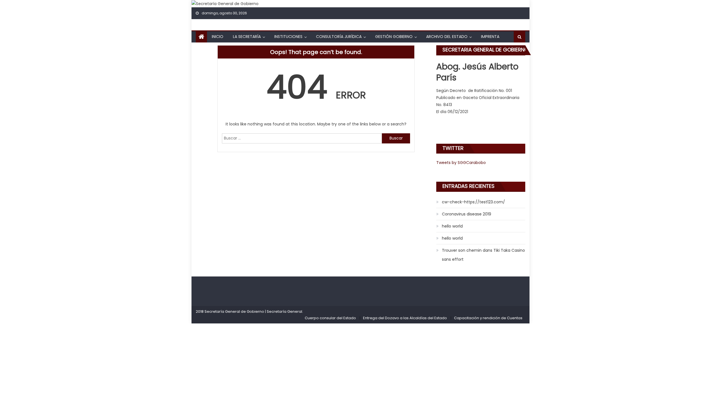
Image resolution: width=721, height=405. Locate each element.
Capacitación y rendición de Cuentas (488, 318)
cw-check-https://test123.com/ (473, 202)
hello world (452, 226)
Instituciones (288, 36)
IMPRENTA (490, 36)
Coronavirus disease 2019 (466, 214)
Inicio (217, 36)
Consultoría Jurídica (339, 36)
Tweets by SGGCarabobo (461, 162)
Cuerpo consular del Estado (330, 318)
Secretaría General (284, 311)
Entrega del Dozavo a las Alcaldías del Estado (405, 318)
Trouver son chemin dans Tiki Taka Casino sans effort (483, 255)
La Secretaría (247, 36)
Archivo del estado (447, 36)
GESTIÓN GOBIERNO (394, 36)
